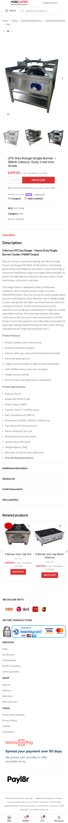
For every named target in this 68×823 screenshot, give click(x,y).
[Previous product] (4, 31)
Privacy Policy (9, 720)
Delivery (6, 690)
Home (5, 20)
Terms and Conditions (13, 714)
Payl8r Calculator (11, 665)
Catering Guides (10, 671)
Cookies (6, 726)
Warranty (7, 695)
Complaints (8, 731)
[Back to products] (8, 31)
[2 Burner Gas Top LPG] (18, 536)
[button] (5, 78)
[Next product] (12, 31)
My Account (8, 654)
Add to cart (38, 180)
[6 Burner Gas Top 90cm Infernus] (50, 536)
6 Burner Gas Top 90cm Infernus (49, 556)
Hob (8, 24)
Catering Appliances (31, 20)
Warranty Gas (9, 701)
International (9, 660)
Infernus (19, 218)
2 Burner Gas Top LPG (18, 554)
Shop (14, 20)
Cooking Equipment (55, 20)
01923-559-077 (50, 3)
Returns (6, 684)
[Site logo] (19, 2)
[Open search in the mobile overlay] (37, 11)
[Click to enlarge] (8, 114)
